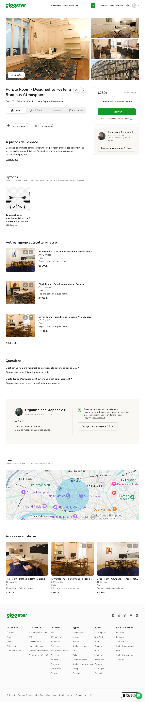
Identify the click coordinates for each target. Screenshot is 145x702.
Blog (9, 637)
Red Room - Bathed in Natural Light (25, 578)
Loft (118, 650)
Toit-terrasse (122, 641)
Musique (120, 632)
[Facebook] (113, 615)
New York (98, 637)
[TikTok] (125, 615)
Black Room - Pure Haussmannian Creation (62, 284)
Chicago (98, 646)
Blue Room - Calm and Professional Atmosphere (65, 251)
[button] (138, 695)
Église (75, 655)
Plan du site (81, 695)
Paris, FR (10, 101)
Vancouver (99, 659)
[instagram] (119, 615)
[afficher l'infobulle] (131, 118)
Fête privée (56, 664)
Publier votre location (112, 5)
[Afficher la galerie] (47, 49)
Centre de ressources (38, 650)
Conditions (51, 695)
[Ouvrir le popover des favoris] (83, 89)
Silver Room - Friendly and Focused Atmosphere (65, 317)
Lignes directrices (36, 646)
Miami (97, 650)
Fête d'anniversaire (59, 650)
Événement (56, 646)
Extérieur (120, 637)
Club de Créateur (14, 650)
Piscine (75, 641)
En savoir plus (99, 417)
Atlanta (97, 641)
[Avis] (137, 615)
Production (55, 641)
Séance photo (57, 637)
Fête (53, 632)
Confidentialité (65, 695)
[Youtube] (131, 615)
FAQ (31, 637)
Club (74, 650)
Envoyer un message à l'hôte (116, 148)
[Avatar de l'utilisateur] (134, 5)
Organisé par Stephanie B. (121, 132)
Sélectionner (12, 646)
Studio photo (78, 632)
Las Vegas (99, 668)
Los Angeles (100, 632)
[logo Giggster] (17, 615)
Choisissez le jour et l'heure (117, 101)
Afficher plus (12, 159)
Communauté (35, 641)
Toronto (98, 664)
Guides (10, 641)
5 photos (18, 75)
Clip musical (56, 668)
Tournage (55, 655)
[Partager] (76, 89)
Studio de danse (79, 659)
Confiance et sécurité (38, 655)
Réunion (54, 659)
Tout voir (55, 673)
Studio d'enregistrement (83, 664)
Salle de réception (124, 655)
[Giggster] (16, 5)
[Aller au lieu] (20, 260)
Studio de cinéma (80, 646)
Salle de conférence (125, 646)
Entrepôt (76, 668)
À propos (11, 632)
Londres (98, 655)
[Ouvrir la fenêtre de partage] (25, 252)
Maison (75, 637)
